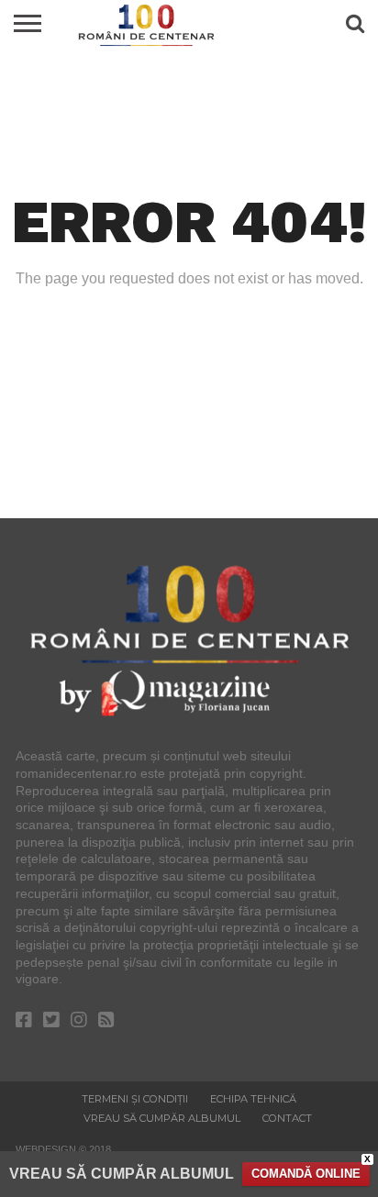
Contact (287, 1118)
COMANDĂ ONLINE (306, 1173)
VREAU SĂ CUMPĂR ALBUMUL (121, 1173)
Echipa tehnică (253, 1098)
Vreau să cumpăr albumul (161, 1118)
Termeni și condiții (135, 1098)
